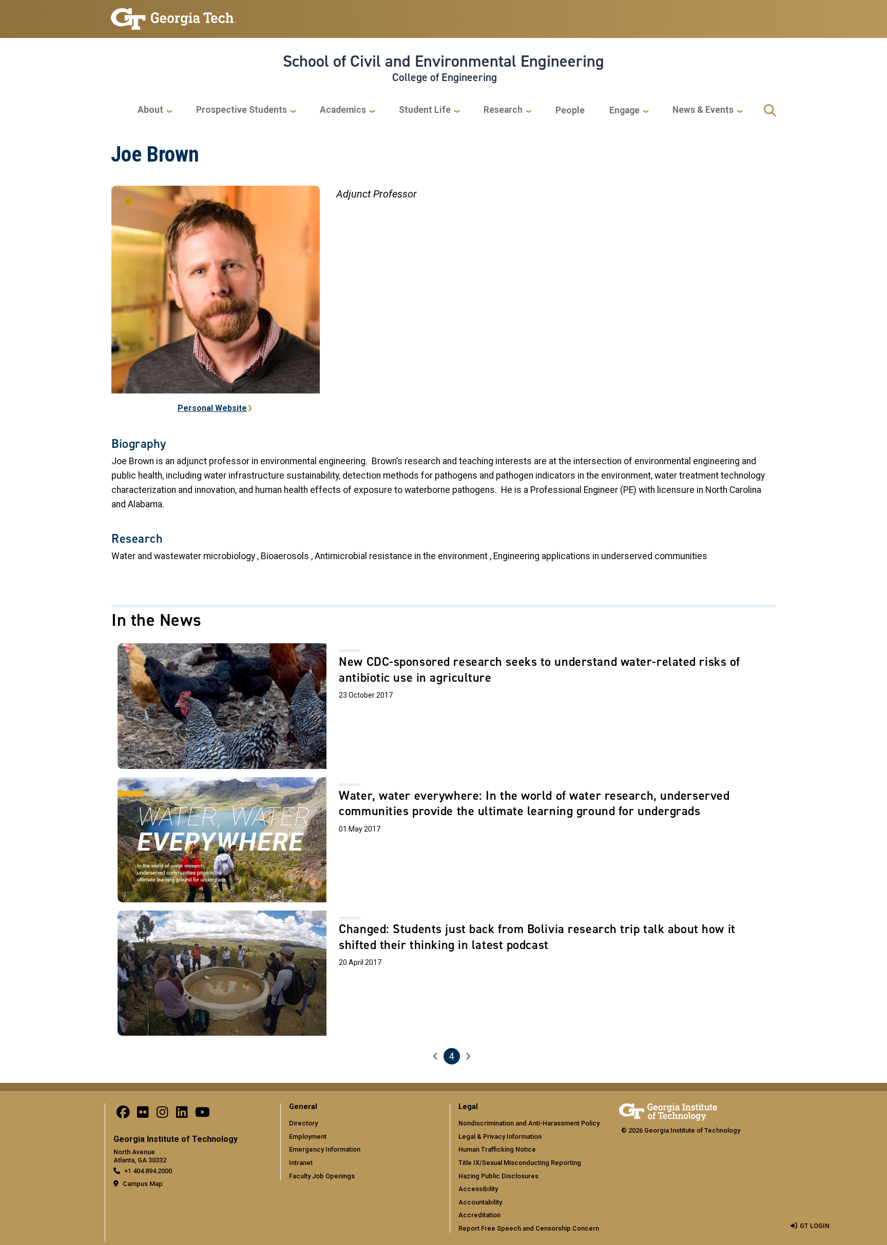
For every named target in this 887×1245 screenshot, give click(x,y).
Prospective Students (241, 110)
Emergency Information (324, 1149)
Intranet (301, 1163)
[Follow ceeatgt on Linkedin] (181, 1114)
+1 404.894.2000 (148, 1171)
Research (503, 110)
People (570, 110)
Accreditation (479, 1215)
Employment (307, 1136)
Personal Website (212, 408)
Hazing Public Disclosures (498, 1176)
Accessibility (478, 1189)
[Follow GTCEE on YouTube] (202, 1114)
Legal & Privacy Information (500, 1136)
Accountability (480, 1202)
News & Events (703, 110)
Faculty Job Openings (322, 1176)
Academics (343, 110)
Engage (624, 110)
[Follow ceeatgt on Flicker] (142, 1114)
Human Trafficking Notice (497, 1149)
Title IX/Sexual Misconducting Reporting (519, 1163)
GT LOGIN (815, 1226)
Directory (303, 1123)
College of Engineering (444, 77)
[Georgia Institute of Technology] (173, 14)
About (150, 110)
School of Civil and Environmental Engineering (443, 61)
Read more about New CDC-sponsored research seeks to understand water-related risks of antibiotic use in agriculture (443, 705)
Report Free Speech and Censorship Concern (528, 1228)
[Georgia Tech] (668, 1110)
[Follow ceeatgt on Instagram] (162, 1114)
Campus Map (143, 1184)
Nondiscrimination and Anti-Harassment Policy (529, 1123)
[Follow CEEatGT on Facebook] (123, 1114)
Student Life (425, 110)
